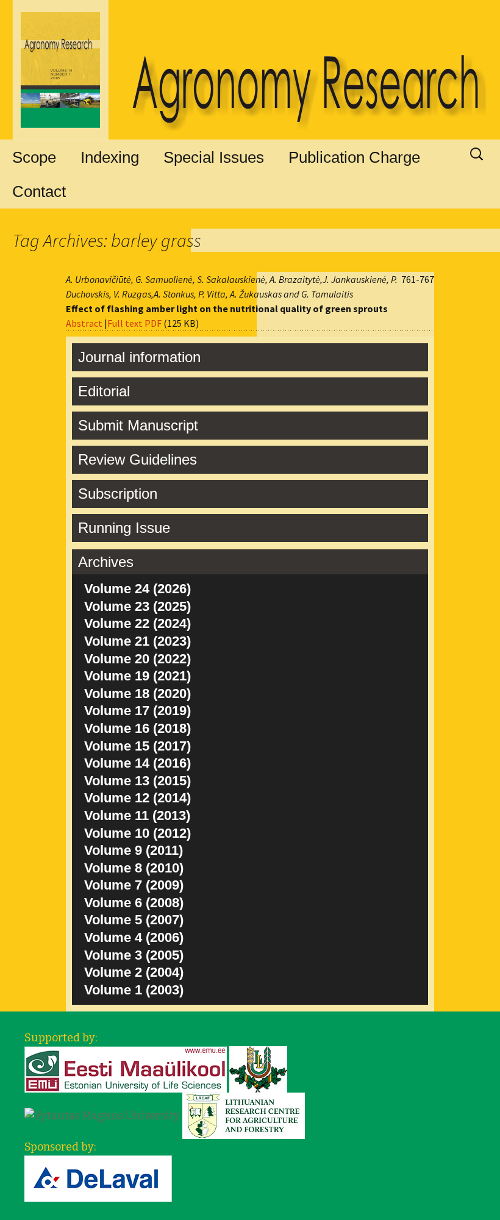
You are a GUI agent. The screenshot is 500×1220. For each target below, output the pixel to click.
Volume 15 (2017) (137, 746)
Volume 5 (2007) (134, 919)
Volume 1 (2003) (134, 989)
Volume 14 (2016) (137, 763)
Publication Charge (354, 157)
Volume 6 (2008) (134, 902)
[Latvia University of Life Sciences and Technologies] (258, 1069)
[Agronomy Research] (250, 70)
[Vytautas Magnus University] (102, 1115)
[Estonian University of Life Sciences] (125, 1069)
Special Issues (213, 157)
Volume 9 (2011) (133, 850)
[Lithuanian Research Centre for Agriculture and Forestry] (243, 1115)
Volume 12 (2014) (137, 797)
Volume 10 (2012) (137, 833)
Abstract (84, 323)
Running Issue (124, 527)
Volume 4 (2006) (134, 937)
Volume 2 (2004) (134, 972)
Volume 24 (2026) (137, 588)
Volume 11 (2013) (137, 815)
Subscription (117, 493)
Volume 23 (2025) (137, 606)
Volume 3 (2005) (134, 955)
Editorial (104, 391)
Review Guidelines (137, 459)
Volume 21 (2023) (137, 641)
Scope (34, 157)
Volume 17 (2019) (137, 710)
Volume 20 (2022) (137, 658)
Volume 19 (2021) (137, 675)
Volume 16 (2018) (137, 728)
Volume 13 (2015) (137, 780)
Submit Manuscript (138, 425)
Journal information (139, 357)
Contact (39, 191)
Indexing (109, 157)
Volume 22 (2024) (137, 623)
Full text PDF (134, 323)
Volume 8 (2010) (134, 868)
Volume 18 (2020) (137, 693)
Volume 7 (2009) (134, 885)
